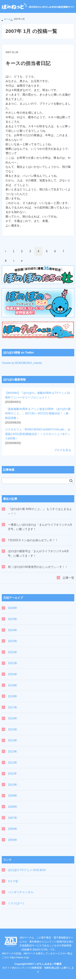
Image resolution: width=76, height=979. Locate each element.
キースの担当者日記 (28, 63)
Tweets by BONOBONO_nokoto (22, 362)
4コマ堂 (13, 881)
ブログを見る (62, 450)
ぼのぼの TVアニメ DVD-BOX (27, 870)
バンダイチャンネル (20, 892)
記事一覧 (68, 577)
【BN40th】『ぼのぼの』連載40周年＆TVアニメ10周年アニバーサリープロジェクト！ (37, 397)
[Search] (71, 480)
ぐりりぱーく (16, 903)
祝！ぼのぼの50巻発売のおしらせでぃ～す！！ (38, 566)
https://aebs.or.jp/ (19, 957)
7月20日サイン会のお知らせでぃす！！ (33, 540)
